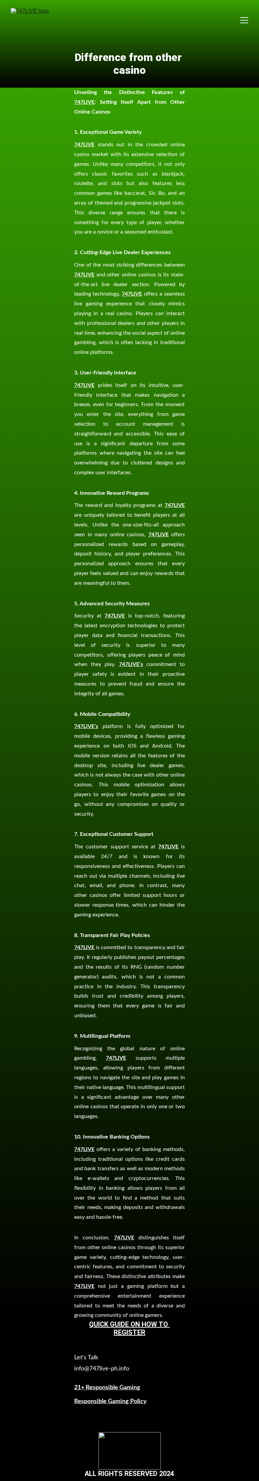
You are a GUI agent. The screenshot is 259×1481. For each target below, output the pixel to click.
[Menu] (244, 20)
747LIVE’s (131, 664)
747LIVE (84, 102)
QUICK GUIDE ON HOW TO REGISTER (129, 1328)
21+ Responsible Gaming (107, 1388)
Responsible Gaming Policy (110, 1401)
